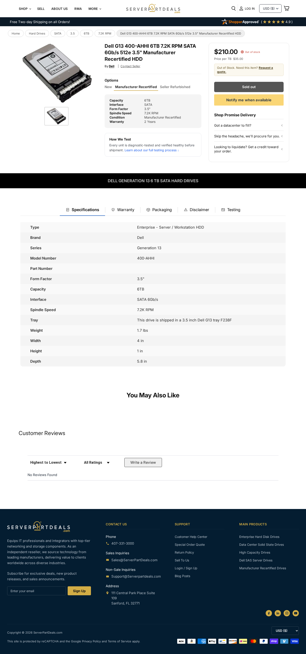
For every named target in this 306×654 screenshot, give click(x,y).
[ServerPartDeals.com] (38, 526)
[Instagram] (287, 613)
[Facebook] (269, 613)
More (93, 9)
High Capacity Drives (254, 552)
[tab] (82, 210)
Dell (111, 66)
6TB (86, 33)
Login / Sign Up (186, 568)
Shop (24, 9)
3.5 (72, 33)
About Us (59, 9)
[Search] (233, 8)
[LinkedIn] (278, 613)
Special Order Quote (190, 544)
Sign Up (79, 591)
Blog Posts (182, 576)
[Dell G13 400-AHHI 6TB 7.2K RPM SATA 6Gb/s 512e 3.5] (56, 116)
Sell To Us (182, 560)
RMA (78, 9)
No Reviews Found (42, 475)
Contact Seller (130, 66)
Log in (250, 8)
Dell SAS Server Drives (255, 560)
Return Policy (184, 552)
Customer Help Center (191, 537)
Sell (41, 9)
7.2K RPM (104, 33)
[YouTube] (296, 613)
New (108, 87)
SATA (57, 33)
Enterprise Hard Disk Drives (259, 537)
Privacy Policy (92, 641)
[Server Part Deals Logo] (153, 9)
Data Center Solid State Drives (261, 544)
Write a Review (143, 462)
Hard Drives (37, 33)
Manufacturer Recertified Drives (262, 568)
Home (16, 33)
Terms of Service (120, 641)
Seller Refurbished (175, 87)
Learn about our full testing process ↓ (152, 150)
